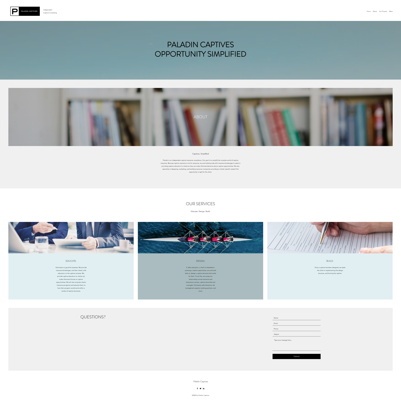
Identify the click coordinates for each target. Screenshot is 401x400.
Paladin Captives (200, 381)
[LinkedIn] (204, 388)
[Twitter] (200, 388)
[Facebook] (197, 388)
